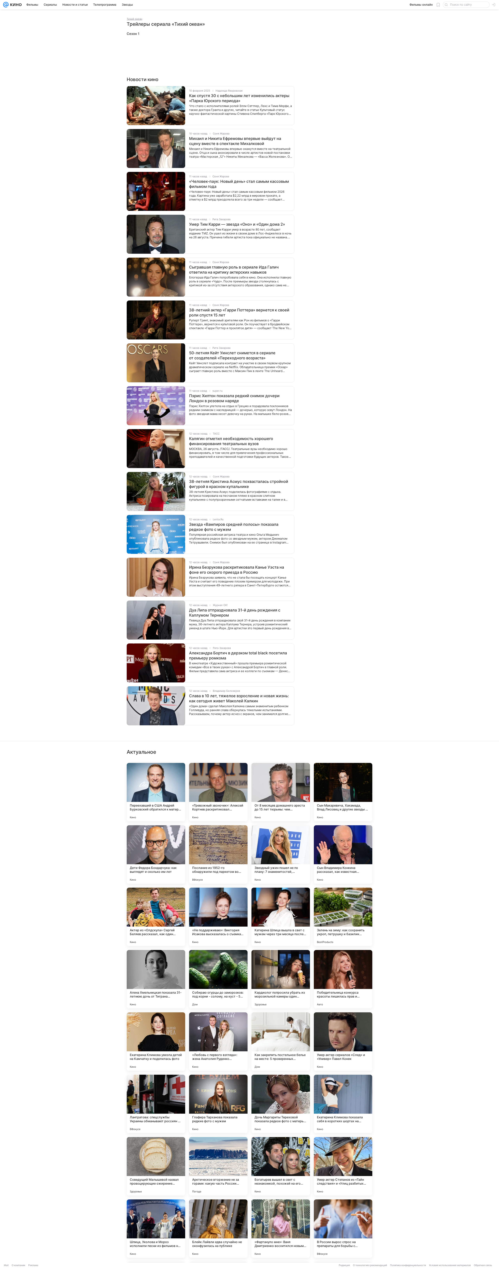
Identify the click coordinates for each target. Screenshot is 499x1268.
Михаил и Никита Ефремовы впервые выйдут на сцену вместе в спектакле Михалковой (235, 141)
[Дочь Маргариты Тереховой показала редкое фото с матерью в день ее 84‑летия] (280, 1104)
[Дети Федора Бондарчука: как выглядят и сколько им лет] (156, 854)
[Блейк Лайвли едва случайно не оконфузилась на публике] (218, 1228)
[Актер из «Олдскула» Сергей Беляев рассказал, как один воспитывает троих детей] (156, 917)
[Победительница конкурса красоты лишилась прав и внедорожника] (343, 979)
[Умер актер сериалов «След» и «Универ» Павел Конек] (343, 1041)
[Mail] (6, 4)
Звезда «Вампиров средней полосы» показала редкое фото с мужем (233, 527)
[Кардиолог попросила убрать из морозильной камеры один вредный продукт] (280, 979)
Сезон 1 (133, 34)
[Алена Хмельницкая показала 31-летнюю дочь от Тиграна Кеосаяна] (156, 979)
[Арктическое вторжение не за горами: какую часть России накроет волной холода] (218, 1166)
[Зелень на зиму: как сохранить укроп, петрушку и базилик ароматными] (343, 917)
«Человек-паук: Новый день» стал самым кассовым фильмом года (239, 184)
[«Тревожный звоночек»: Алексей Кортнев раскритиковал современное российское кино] (218, 792)
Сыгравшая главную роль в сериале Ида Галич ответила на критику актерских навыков (234, 270)
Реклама (33, 1265)
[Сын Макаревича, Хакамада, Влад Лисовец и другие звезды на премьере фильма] (343, 792)
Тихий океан (134, 18)
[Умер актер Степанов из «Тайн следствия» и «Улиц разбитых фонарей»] (343, 1166)
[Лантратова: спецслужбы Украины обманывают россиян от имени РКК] (156, 1104)
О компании (18, 1265)
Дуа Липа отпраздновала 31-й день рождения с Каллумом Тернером (234, 613)
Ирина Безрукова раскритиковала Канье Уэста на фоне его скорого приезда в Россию (236, 570)
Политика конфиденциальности (408, 1265)
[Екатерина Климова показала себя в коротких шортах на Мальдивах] (343, 1104)
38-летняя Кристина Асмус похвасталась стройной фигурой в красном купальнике (238, 484)
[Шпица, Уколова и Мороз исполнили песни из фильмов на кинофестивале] (156, 1228)
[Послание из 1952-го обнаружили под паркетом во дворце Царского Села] (218, 854)
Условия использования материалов (450, 1265)
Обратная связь (483, 1265)
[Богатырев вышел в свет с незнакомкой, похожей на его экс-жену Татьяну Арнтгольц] (280, 1166)
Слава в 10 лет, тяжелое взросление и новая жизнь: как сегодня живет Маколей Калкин (239, 698)
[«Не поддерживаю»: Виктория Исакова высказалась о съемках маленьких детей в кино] (218, 917)
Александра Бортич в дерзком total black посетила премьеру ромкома (238, 655)
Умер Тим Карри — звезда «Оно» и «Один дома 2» (237, 224)
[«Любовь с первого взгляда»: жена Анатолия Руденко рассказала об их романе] (218, 1041)
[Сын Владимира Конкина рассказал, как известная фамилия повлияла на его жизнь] (343, 854)
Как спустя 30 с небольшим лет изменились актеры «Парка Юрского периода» (239, 98)
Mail (6, 1265)
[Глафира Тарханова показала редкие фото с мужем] (218, 1104)
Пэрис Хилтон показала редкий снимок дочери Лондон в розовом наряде (234, 398)
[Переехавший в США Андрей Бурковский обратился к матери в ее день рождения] (156, 792)
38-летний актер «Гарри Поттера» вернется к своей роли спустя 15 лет (239, 312)
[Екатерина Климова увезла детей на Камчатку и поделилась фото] (156, 1041)
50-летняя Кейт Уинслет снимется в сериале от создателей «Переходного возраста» (232, 355)
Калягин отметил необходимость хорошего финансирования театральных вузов (231, 441)
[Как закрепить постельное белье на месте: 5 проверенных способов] (280, 1041)
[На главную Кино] (15, 4)
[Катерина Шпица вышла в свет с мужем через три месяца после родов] (280, 917)
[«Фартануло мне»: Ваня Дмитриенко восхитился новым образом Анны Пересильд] (280, 1228)
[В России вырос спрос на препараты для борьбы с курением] (343, 1228)
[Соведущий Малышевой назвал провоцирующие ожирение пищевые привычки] (156, 1166)
